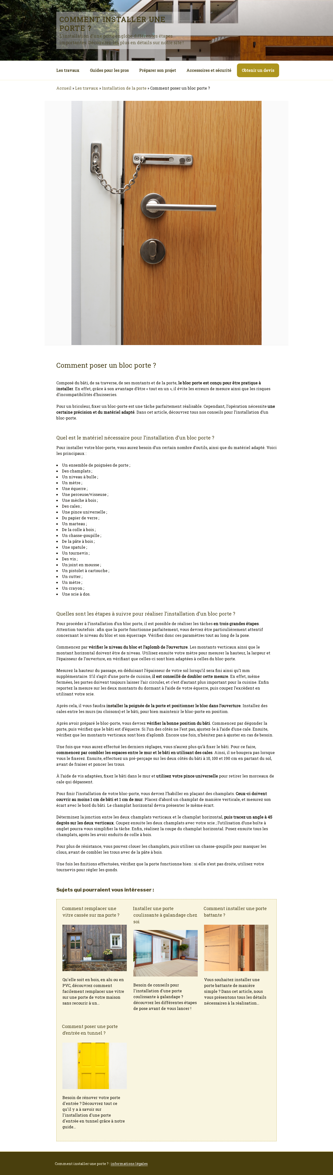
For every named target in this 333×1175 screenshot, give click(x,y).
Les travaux (67, 70)
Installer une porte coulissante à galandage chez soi (165, 914)
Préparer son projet (157, 70)
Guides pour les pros (109, 70)
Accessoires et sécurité (208, 70)
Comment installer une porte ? (112, 24)
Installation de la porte (124, 88)
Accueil (63, 88)
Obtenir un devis (258, 70)
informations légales (129, 1163)
